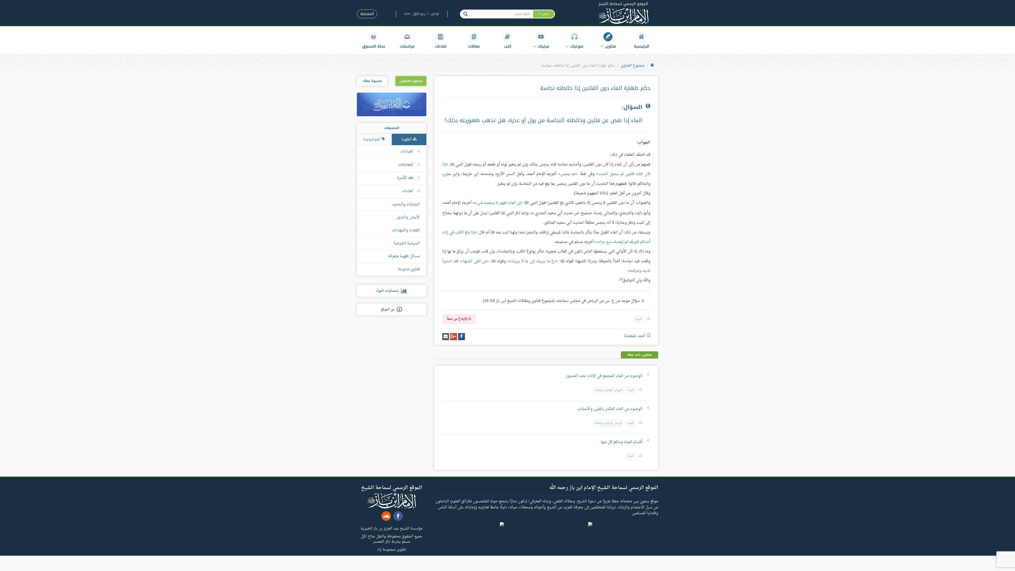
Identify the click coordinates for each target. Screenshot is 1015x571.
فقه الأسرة (405, 178)
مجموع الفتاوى (632, 65)
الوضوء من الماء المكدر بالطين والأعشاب (610, 409)
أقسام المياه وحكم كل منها (621, 442)
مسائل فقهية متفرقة (404, 256)
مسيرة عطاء (372, 81)
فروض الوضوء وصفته (608, 390)
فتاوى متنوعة (409, 269)
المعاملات (405, 165)
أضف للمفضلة (635, 336)
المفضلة (367, 13)
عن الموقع (389, 309)
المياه (638, 319)
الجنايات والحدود (406, 204)
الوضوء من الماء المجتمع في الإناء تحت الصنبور (604, 376)
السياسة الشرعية (407, 243)
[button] (608, 40)
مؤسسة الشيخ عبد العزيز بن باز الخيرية (392, 528)
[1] (621, 279)
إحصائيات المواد (388, 291)
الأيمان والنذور (408, 217)
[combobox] (502, 14)
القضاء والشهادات (406, 230)
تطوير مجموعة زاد (391, 549)
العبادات (406, 151)
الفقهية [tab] (407, 139)
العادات (407, 191)
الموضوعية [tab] (372, 139)
